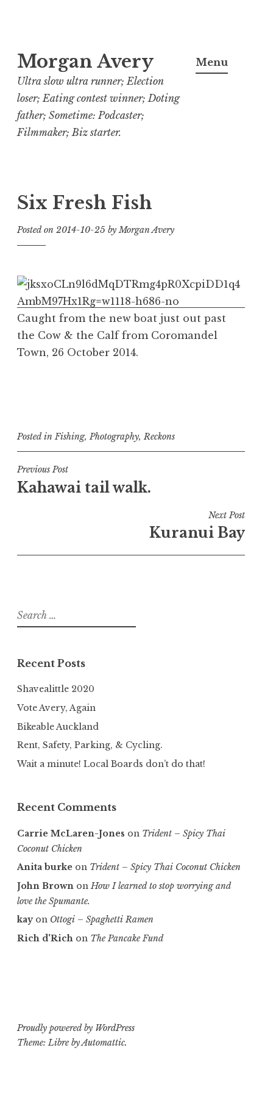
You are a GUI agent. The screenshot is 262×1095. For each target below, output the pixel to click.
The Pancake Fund (126, 938)
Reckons (159, 436)
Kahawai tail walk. (84, 480)
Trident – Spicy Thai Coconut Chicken (165, 866)
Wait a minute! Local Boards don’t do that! (111, 763)
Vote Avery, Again (56, 707)
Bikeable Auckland (58, 726)
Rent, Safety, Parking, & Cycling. (90, 745)
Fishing (70, 436)
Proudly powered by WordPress (76, 1027)
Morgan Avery (85, 62)
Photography (114, 436)
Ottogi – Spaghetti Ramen (102, 919)
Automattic (103, 1042)
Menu (212, 62)
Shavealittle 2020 (55, 688)
